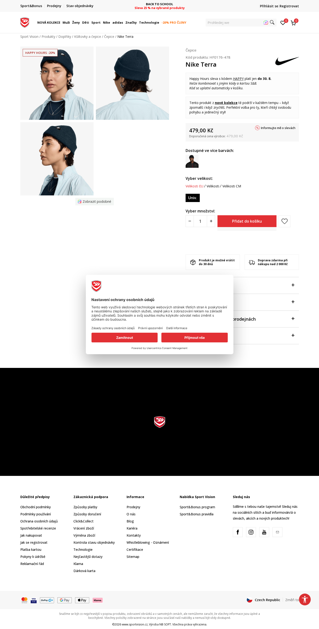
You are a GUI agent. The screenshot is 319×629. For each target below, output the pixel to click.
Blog (130, 521)
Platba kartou (30, 549)
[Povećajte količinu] (211, 221)
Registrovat (289, 6)
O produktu (197, 285)
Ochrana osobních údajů (39, 521)
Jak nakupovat (31, 535)
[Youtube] (264, 532)
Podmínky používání (35, 514)
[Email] (277, 532)
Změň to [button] (292, 599)
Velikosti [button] (213, 186)
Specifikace (197, 302)
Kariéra (132, 528)
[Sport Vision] (24, 22)
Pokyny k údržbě (32, 556)
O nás (131, 514)
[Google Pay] (64, 600)
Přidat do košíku (247, 221)
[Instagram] (251, 532)
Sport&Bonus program (197, 507)
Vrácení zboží (83, 528)
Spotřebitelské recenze (38, 528)
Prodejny (133, 507)
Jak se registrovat (33, 542)
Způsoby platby (85, 507)
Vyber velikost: (199, 178)
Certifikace (135, 549)
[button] (61, 22)
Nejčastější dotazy (87, 556)
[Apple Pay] (82, 600)
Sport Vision (29, 36)
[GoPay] (47, 600)
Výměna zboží (84, 535)
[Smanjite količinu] (190, 221)
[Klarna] (98, 600)
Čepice (109, 36)
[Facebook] (237, 532)
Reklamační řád (32, 563)
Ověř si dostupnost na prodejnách (221, 319)
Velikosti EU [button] (194, 186)
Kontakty (134, 535)
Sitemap (133, 556)
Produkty (48, 36)
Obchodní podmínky (35, 507)
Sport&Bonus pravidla (196, 514)
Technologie (83, 549)
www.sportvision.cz (135, 624)
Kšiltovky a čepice (87, 36)
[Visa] (34, 600)
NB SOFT (165, 624)
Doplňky (64, 36)
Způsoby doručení (87, 514)
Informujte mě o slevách (278, 128)
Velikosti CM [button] (231, 186)
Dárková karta (84, 571)
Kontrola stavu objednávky (94, 542)
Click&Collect (83, 521)
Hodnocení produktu (207, 336)
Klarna (78, 563)
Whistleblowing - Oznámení (148, 542)
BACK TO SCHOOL (159, 4)
